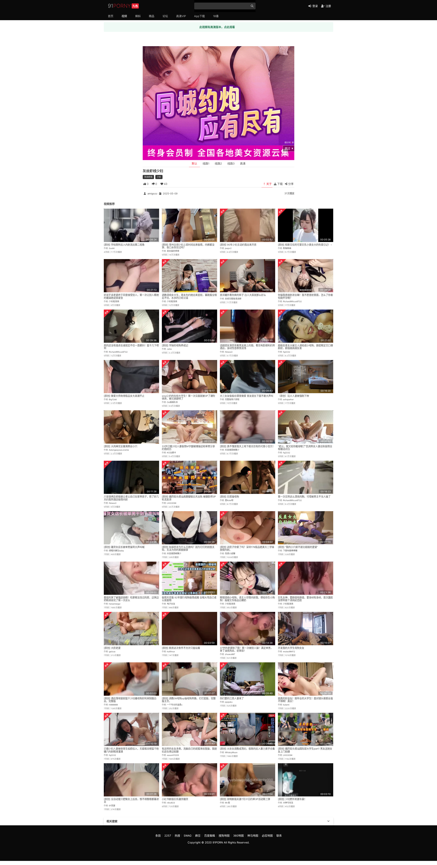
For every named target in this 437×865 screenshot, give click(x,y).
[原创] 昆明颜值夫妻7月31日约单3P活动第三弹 (245, 799)
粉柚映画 (287, 248)
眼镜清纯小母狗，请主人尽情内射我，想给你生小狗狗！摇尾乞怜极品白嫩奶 (247, 599)
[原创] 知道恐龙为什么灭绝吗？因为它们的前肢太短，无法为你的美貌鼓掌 (188, 548)
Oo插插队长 (172, 402)
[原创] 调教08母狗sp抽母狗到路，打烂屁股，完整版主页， (189, 700)
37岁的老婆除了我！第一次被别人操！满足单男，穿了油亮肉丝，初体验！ (246, 649)
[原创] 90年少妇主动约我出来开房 (238, 244)
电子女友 (171, 603)
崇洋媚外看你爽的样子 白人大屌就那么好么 (243, 294)
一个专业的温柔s (174, 704)
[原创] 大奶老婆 (112, 647)
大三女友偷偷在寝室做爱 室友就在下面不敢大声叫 (246, 395)
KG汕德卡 (171, 452)
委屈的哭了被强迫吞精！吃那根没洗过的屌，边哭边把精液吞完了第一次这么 (131, 599)
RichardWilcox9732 (292, 301)
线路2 (218, 163)
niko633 (171, 802)
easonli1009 (173, 755)
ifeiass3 (228, 352)
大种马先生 (288, 802)
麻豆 (198, 835)
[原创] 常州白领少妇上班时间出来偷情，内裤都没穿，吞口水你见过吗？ (188, 246)
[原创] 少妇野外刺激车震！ (292, 799)
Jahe (169, 349)
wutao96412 (289, 651)
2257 (167, 835)
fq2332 (286, 352)
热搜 (177, 835)
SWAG (188, 835)
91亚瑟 (112, 805)
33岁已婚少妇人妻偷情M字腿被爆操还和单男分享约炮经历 (188, 447)
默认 (194, 163)
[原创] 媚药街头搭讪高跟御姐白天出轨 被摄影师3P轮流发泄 (189, 498)
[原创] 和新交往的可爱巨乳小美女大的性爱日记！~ (305, 244)
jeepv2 (228, 248)
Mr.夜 (227, 802)
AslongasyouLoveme (119, 450)
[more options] (328, 821)
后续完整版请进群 (233, 298)
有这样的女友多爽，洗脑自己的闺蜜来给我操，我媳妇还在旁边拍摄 (189, 750)
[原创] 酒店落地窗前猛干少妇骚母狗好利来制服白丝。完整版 (130, 700)
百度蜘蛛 (209, 835)
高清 (242, 163)
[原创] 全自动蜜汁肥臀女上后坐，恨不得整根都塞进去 (131, 800)
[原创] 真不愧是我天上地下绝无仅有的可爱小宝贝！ (247, 446)
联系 (279, 835)
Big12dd (113, 399)
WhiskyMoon (231, 752)
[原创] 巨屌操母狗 (229, 496)
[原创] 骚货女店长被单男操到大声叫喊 (124, 547)
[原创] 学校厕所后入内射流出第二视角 (124, 244)
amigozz (152, 193)
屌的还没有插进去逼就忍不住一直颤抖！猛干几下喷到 (131, 347)
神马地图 (252, 835)
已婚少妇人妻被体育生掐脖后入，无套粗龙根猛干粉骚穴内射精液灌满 (131, 750)
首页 (110, 16)
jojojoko (228, 702)
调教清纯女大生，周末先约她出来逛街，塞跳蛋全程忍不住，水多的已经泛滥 (189, 296)
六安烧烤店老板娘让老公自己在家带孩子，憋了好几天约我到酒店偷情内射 (131, 498)
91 (123, 6)
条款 (158, 835)
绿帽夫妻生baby (116, 550)
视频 (124, 16)
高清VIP (181, 16)
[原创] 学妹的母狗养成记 (175, 345)
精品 (151, 16)
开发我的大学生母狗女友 (291, 647)
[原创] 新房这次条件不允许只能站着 (181, 647)
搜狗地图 (224, 835)
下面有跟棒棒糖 (290, 550)
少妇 (159, 177)
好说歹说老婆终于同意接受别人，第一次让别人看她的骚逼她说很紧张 (131, 296)
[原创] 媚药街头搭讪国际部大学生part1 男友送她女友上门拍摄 (305, 750)
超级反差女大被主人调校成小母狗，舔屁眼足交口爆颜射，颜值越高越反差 (305, 347)
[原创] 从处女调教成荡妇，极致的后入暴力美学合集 (247, 748)
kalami (286, 704)
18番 (216, 16)
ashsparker (288, 399)
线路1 (206, 163)
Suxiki (112, 248)
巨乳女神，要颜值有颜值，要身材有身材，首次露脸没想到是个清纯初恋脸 (305, 599)
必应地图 (267, 835)
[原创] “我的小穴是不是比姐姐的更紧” (298, 547)
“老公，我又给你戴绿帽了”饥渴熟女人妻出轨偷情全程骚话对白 (305, 447)
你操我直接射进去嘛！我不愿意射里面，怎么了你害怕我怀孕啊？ (305, 296)
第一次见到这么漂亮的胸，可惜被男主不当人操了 (304, 496)
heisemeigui (114, 603)
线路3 (231, 163)
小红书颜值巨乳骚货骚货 (175, 799)
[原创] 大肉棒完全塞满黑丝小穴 (120, 446)
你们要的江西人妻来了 (232, 698)
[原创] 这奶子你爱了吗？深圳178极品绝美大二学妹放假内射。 (247, 548)
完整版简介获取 (232, 399)
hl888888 (113, 704)
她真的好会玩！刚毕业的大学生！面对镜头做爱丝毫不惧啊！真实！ (305, 700)
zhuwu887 (230, 654)
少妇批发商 (114, 301)
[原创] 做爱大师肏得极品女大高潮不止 (124, 395)
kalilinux (171, 651)
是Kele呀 (229, 500)
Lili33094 (171, 503)
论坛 (165, 16)
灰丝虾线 (148, 177)
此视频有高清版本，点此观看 (217, 27)
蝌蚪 (138, 16)
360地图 (238, 835)
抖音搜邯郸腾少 (232, 450)
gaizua (112, 651)
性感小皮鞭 (230, 553)
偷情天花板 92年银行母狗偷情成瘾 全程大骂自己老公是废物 (189, 599)
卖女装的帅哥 (173, 251)
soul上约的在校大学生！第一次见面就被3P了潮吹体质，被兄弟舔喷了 (188, 397)
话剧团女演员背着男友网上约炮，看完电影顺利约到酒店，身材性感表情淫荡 (247, 347)
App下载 (199, 16)
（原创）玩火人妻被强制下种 (293, 395)
